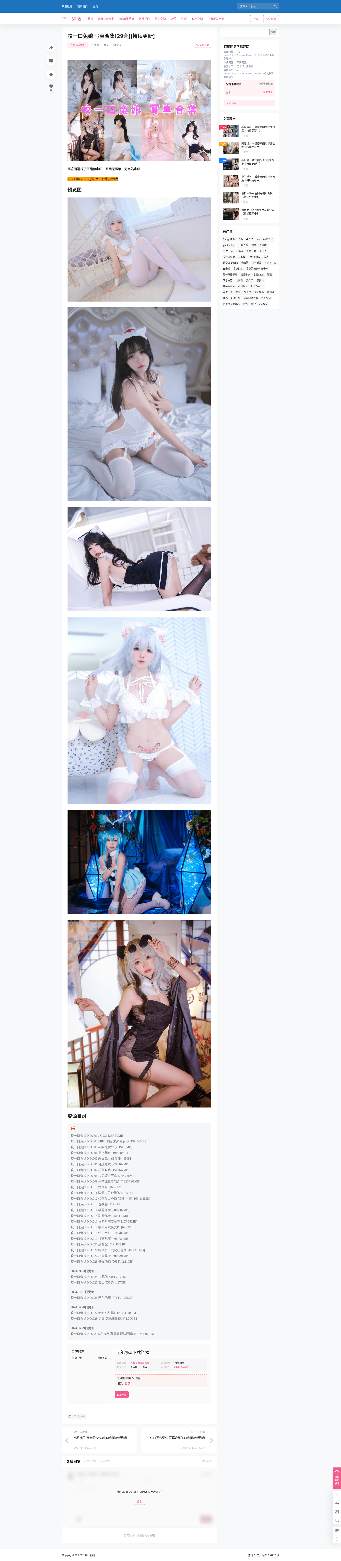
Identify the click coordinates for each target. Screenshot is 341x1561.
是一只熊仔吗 (230, 274)
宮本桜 (241, 256)
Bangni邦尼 (229, 239)
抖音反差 (256, 262)
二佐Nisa (228, 251)
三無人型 (243, 245)
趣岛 (225, 298)
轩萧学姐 (236, 298)
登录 (255, 18)
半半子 (262, 251)
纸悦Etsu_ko (257, 286)
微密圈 (244, 262)
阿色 (245, 304)
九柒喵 (263, 245)
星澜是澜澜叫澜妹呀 (257, 268)
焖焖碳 (239, 280)
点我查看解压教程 (139, 1362)
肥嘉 (238, 292)
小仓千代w (254, 256)
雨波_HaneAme (259, 304)
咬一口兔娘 (229, 256)
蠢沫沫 (270, 292)
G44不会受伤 (246, 239)
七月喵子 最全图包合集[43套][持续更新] (100, 1438)
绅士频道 (89, 1555)
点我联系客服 (180, 1367)
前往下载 (204, 45)
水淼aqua (258, 274)
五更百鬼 (251, 251)
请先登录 (268, 92)
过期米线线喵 (251, 298)
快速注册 (271, 18)
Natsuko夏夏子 (265, 239)
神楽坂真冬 (229, 286)
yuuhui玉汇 (229, 245)
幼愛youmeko (230, 262)
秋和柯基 (243, 286)
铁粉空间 (266, 298)
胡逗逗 (247, 292)
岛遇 (265, 256)
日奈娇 (226, 268)
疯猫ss (260, 280)
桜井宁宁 (245, 274)
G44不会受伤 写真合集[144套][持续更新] (177, 1438)
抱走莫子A (270, 262)
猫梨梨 (249, 280)
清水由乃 (227, 280)
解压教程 (67, 6)
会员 (95, 6)
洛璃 (269, 274)
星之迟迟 (238, 268)
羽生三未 (227, 292)
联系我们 (82, 6)
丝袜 (253, 245)
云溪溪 (239, 251)
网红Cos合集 (77, 44)
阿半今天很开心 (231, 304)
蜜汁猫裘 (259, 292)
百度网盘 (121, 1394)
